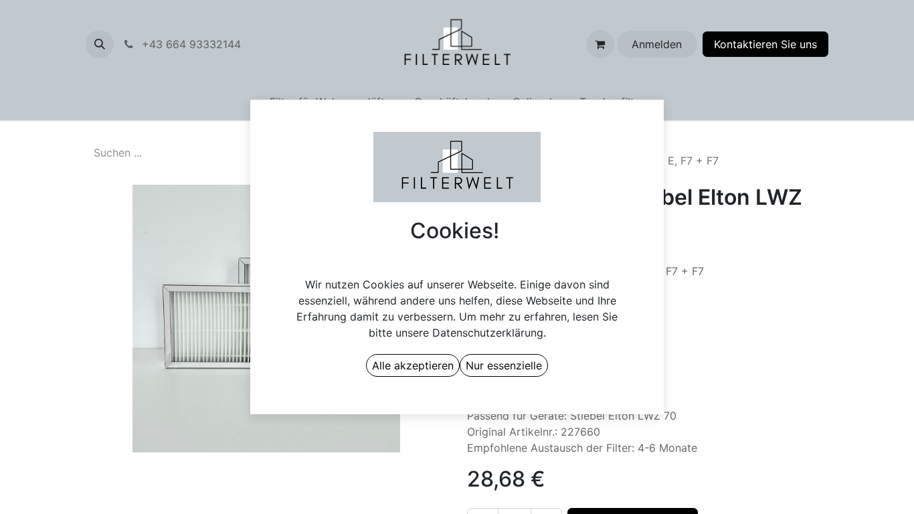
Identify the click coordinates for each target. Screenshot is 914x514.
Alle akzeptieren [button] (413, 365)
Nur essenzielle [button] (504, 365)
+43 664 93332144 (225, 44)
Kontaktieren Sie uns (765, 44)
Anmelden (657, 44)
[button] (100, 44)
